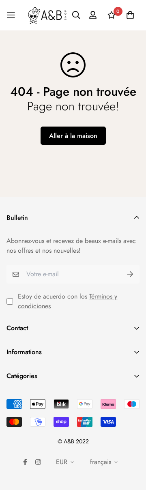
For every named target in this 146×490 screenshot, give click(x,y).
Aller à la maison (73, 135)
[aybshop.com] (47, 15)
